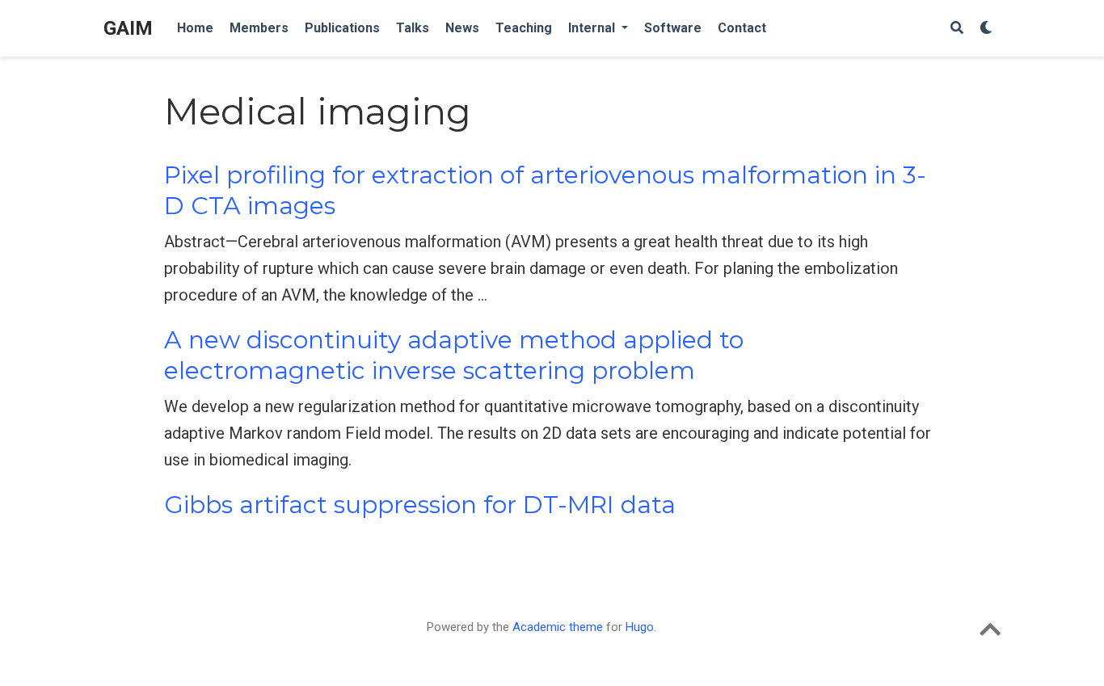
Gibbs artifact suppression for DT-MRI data (420, 505)
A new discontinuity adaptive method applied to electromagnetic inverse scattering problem (454, 355)
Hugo (640, 627)
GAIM (128, 28)
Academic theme (557, 627)
